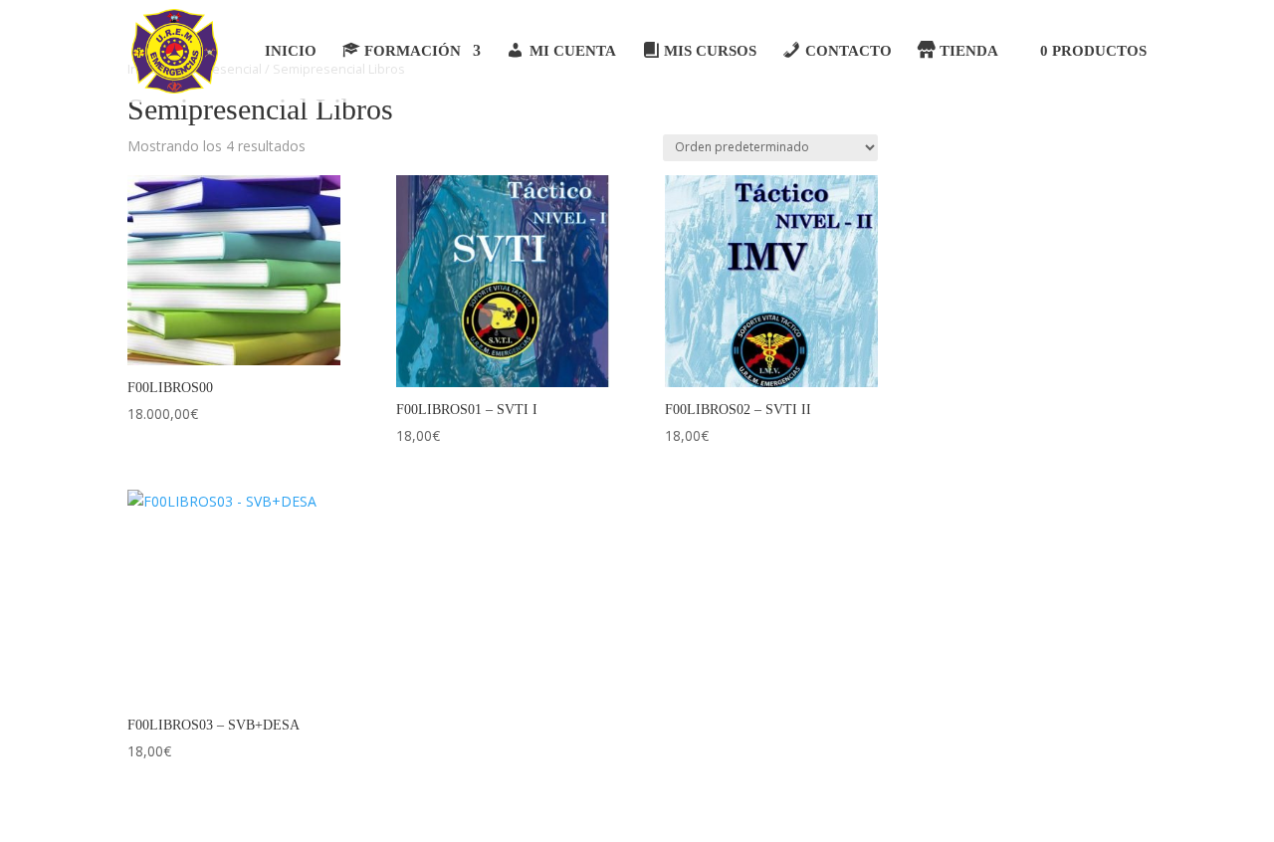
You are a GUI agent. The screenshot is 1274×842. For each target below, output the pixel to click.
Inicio (291, 51)
